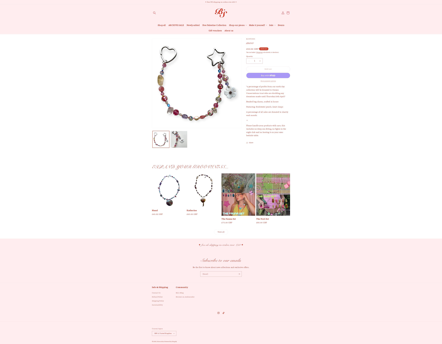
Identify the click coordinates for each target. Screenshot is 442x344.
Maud (155, 210)
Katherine (192, 210)
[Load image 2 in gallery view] (178, 139)
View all (221, 232)
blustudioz (160, 341)
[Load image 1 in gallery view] (161, 139)
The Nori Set (262, 219)
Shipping (259, 52)
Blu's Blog (180, 293)
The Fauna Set (228, 219)
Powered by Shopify (170, 341)
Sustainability (157, 305)
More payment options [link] (268, 81)
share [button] (251, 143)
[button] (154, 12)
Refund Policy (157, 297)
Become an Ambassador (185, 297)
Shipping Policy (158, 301)
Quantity (249, 56)
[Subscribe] (239, 274)
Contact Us (156, 293)
